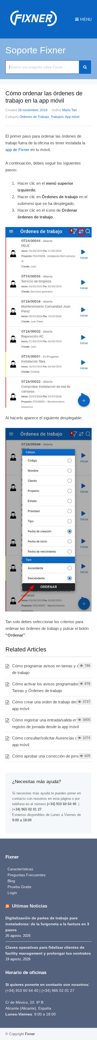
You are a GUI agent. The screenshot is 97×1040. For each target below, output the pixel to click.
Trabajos (57, 117)
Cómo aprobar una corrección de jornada (48, 756)
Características (20, 869)
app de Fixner (17, 149)
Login (12, 893)
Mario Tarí (69, 110)
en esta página (59, 799)
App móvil (72, 117)
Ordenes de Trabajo (34, 117)
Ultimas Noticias (29, 906)
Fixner (30, 1034)
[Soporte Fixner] (33, 28)
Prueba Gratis (19, 887)
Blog (11, 881)
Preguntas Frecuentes (27, 875)
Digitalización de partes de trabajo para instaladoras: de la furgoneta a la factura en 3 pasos (47, 924)
